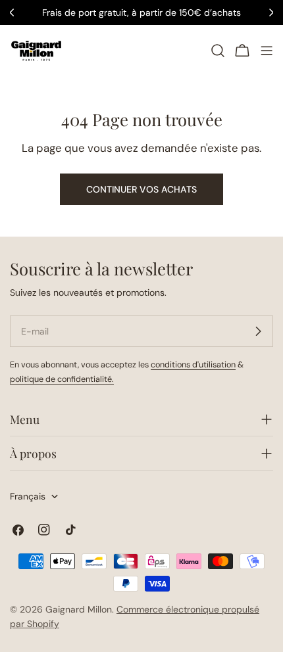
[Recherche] (218, 50)
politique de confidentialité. (62, 379)
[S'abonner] (258, 331)
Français (27, 496)
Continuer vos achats (141, 189)
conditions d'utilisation (193, 365)
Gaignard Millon (78, 609)
